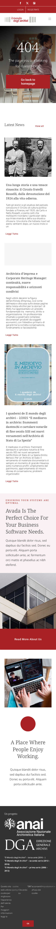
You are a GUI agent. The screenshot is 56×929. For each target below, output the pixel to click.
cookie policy (16, 888)
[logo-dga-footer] (28, 840)
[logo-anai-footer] (28, 820)
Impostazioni (48, 886)
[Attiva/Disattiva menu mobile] (50, 18)
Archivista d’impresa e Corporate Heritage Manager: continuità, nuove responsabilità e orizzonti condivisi (26, 282)
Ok (28, 923)
